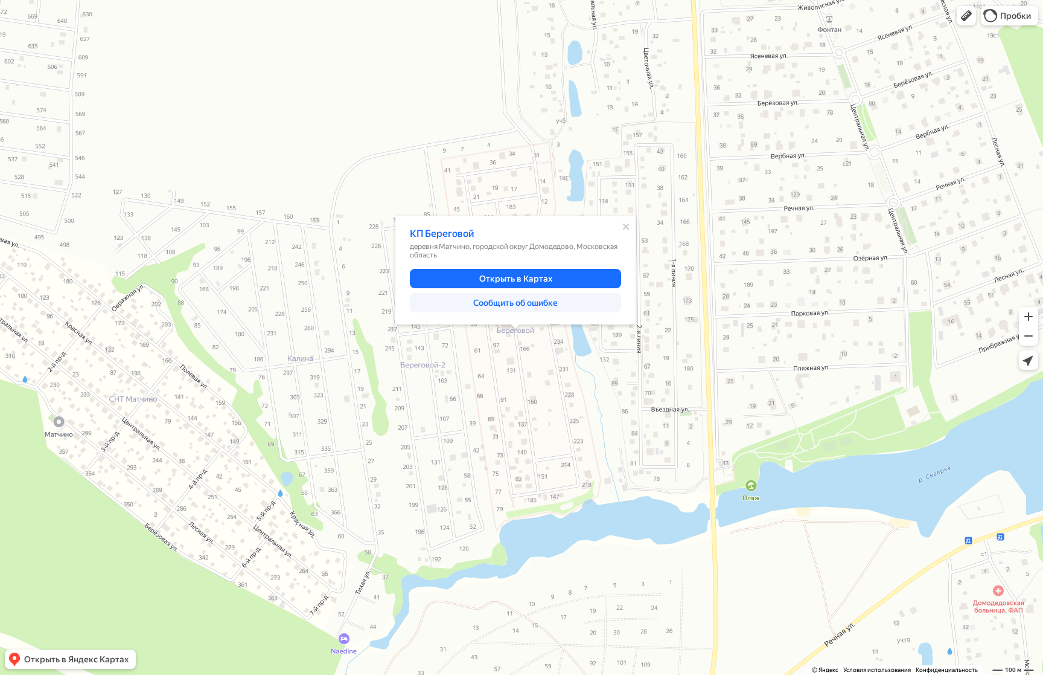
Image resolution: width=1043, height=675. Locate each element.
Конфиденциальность (947, 670)
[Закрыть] (626, 226)
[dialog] (515, 270)
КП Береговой (442, 233)
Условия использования (877, 670)
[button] (966, 15)
